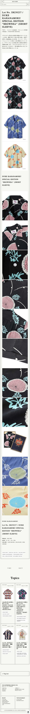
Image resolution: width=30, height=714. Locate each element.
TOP (28, 712)
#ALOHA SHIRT (22, 552)
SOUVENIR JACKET (20, 700)
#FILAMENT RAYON (17, 556)
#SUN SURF (5, 552)
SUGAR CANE (4, 700)
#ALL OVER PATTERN (7, 556)
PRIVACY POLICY (18, 690)
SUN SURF (15, 1)
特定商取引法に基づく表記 (19, 689)
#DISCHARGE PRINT (18, 554)
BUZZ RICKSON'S (5, 701)
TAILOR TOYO (5, 702)
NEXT (20, 568)
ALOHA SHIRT (19, 699)
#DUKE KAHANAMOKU (7, 554)
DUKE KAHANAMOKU (6, 703)
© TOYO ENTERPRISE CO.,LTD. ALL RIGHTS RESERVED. (15, 710)
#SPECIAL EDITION (13, 552)
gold (3, 704)
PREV (10, 568)
